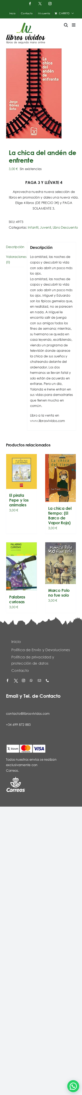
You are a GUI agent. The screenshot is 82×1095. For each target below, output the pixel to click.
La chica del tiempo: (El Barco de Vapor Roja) (59, 515)
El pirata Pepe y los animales (19, 500)
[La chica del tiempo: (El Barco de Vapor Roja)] (60, 478)
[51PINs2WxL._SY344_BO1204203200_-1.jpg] (41, 93)
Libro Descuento (65, 227)
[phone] (48, 681)
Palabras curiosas (17, 599)
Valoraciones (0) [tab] (15, 259)
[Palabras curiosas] (21, 566)
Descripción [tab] (15, 247)
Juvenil (45, 227)
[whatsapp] (32, 681)
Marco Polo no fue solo (59, 592)
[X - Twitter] (16, 681)
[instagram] (24, 681)
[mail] (40, 681)
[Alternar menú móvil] (74, 25)
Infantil (33, 227)
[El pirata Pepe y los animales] (21, 471)
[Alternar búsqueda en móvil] (66, 25)
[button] (73, 1086)
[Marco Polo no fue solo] (60, 563)
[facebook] (8, 681)
